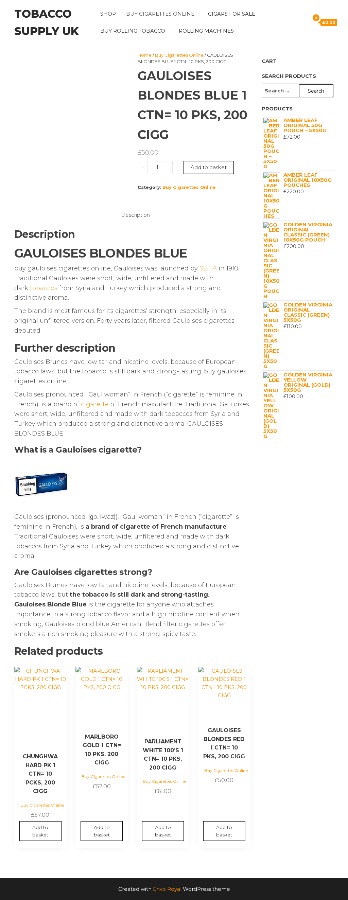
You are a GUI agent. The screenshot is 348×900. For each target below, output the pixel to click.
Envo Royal (167, 889)
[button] (132, 449)
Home (145, 55)
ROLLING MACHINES (206, 31)
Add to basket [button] (40, 831)
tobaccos (43, 288)
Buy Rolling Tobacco (132, 31)
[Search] (302, 22)
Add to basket (209, 167)
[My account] (293, 22)
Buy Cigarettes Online (160, 14)
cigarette (95, 404)
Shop (108, 14)
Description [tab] (135, 215)
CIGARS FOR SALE (231, 14)
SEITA (208, 268)
